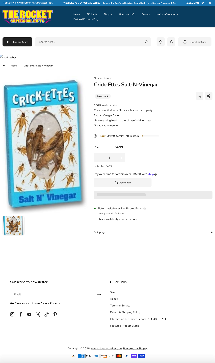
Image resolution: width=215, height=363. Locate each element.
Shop (106, 14)
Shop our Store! (20, 42)
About (114, 299)
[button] (209, 2)
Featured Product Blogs (124, 326)
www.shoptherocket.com (106, 348)
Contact (146, 14)
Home (76, 14)
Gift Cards (92, 14)
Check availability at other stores (117, 219)
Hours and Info (127, 14)
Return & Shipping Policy (125, 312)
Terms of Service (120, 305)
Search (114, 292)
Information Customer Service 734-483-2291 (138, 319)
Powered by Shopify (135, 348)
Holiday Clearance (166, 14)
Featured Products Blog (85, 19)
